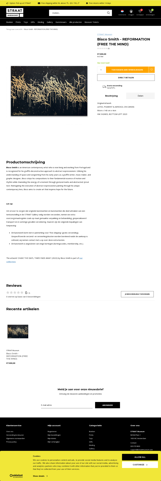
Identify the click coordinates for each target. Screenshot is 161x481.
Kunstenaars (61, 22)
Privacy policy (11, 442)
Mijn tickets (52, 438)
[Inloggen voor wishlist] (151, 70)
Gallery (50, 22)
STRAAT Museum (104, 34)
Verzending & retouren (15, 435)
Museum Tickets (92, 22)
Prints (18, 22)
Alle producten (75, 22)
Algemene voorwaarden (15, 438)
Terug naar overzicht (14, 29)
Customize (138, 464)
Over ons (9, 431)
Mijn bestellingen (54, 435)
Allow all (140, 457)
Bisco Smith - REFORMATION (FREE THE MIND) (17, 356)
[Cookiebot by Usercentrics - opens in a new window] (16, 476)
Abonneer (107, 405)
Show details (38, 476)
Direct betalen (126, 77)
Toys (26, 22)
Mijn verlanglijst (53, 442)
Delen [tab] (140, 95)
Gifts (33, 22)
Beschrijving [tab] (111, 95)
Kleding (41, 22)
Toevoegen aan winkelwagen (127, 69)
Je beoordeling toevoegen (137, 294)
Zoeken (108, 13)
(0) (108, 48)
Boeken (9, 22)
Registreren (52, 431)
